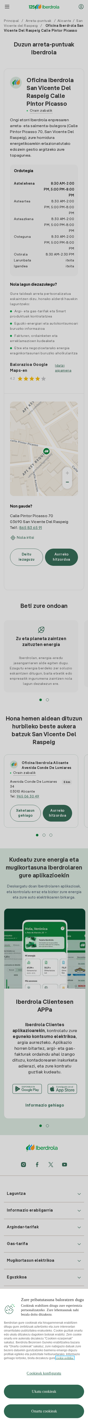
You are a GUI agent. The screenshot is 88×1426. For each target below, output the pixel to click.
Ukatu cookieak (44, 1391)
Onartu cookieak (44, 1411)
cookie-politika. (65, 1358)
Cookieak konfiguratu (44, 1373)
